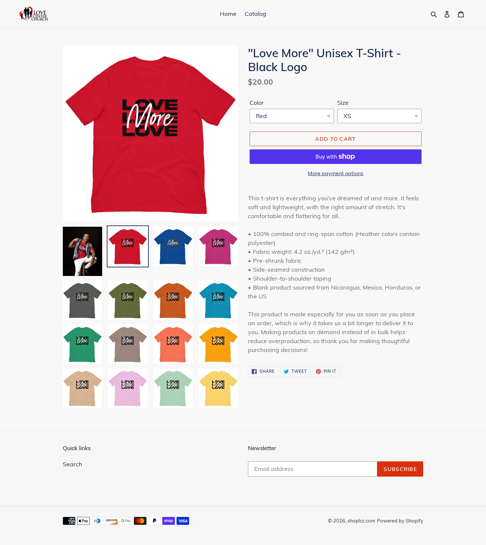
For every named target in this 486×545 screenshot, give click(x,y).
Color (257, 102)
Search (72, 464)
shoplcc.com (361, 521)
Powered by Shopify (400, 521)
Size (342, 102)
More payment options (335, 173)
